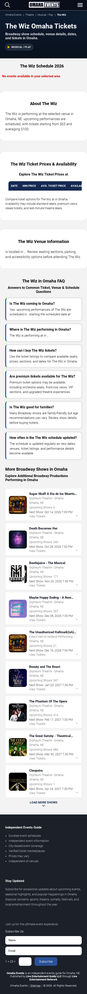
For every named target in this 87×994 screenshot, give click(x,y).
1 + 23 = (10, 961)
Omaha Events (13, 14)
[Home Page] (44, 5)
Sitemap (35, 985)
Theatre (29, 14)
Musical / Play (45, 14)
